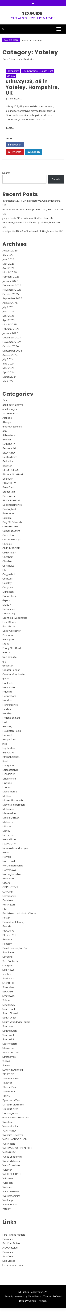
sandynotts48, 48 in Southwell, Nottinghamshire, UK (32, 231)
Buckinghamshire (12, 504)
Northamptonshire (12, 865)
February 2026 (11, 276)
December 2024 (11, 337)
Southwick (8, 1039)
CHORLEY (8, 565)
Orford (6, 882)
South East (47, 70)
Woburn (7, 1187)
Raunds (6, 926)
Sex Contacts (30, 70)
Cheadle (7, 543)
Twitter (34, 144)
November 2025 (11, 289)
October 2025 (10, 294)
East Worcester (11, 630)
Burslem (7, 517)
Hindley (6, 709)
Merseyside (9, 813)
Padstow (7, 900)
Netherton (8, 835)
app (4, 430)
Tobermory (8, 1091)
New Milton (9, 839)
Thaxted (7, 1082)
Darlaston (8, 591)
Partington (8, 904)
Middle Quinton (11, 817)
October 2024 (10, 346)
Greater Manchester (13, 674)
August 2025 (10, 302)
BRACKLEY (9, 483)
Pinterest (15, 151)
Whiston (7, 1169)
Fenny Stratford (11, 648)
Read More (10, 128)
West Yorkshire (11, 1165)
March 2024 (9, 376)
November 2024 (11, 341)
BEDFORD (8, 452)
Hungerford (9, 739)
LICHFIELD (8, 774)
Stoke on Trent (11, 1052)
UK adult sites (10, 1108)
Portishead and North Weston (19, 913)
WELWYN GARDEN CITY (17, 1148)
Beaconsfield (9, 448)
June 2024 (8, 363)
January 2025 (10, 333)
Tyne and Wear (11, 1100)
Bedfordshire (9, 456)
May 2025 (8, 315)
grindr (5, 678)
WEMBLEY (8, 1152)
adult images (9, 409)
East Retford (9, 626)
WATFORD (9, 1130)
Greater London (11, 669)
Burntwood (8, 513)
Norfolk (6, 856)
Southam (7, 1026)
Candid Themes (37, 1300)
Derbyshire (8, 609)
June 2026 (8, 259)
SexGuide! (33, 13)
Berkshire (7, 461)
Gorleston (7, 665)
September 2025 (12, 298)
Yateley (11, 75)
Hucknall (7, 735)
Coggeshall (8, 574)
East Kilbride (9, 622)
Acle (5, 400)
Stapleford (8, 1048)
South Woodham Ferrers (16, 1021)
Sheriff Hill (8, 982)
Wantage (7, 1122)
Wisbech (7, 1182)
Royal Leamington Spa (15, 948)
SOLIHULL (8, 1004)
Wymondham (10, 1204)
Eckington (8, 639)
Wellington (8, 1143)
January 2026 (10, 281)
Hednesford (9, 695)
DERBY (6, 604)
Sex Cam (7, 1256)
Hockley (7, 713)
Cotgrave (7, 587)
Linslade (7, 782)
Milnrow (7, 826)
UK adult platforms (13, 1104)
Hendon (7, 700)
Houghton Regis (11, 730)
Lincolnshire (9, 778)
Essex (5, 643)
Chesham (7, 556)
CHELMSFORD (11, 548)
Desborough (9, 613)
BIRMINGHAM (10, 469)
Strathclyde (9, 1056)
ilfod (4, 743)
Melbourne (8, 809)
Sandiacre (8, 952)
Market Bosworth (12, 800)
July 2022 (7, 381)
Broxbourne (9, 496)
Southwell (8, 1035)
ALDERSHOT (10, 413)
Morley (6, 830)
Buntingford (9, 509)
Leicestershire (10, 769)
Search (6, 172)
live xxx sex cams (12, 1265)
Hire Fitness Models (13, 1234)
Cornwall (7, 578)
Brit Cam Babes (11, 1243)
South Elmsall (10, 1013)
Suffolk (6, 1061)
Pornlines (7, 1239)
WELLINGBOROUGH (14, 1139)
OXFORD (7, 891)
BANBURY (8, 443)
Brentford (7, 487)
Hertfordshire (10, 704)
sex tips (6, 974)
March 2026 (9, 272)
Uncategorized (10, 1113)
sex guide (7, 965)
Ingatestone (9, 748)
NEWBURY (9, 843)
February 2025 (11, 328)
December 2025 (11, 285)
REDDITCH (9, 935)
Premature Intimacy (13, 922)
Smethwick (8, 995)
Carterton (8, 535)
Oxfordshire (9, 895)
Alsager (6, 422)
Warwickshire (10, 1126)
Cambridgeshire (11, 530)
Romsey (7, 943)
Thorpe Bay (9, 1087)
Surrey (6, 1065)
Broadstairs (9, 491)
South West (9, 1017)
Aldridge (7, 417)
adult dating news (12, 404)
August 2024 (10, 354)
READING (8, 930)
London (6, 787)
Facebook (15, 144)
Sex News (8, 969)
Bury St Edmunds (12, 522)
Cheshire (7, 561)
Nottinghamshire (11, 874)
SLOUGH (7, 991)
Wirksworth (9, 1178)
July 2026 (7, 254)
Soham (6, 1000)
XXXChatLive (10, 1247)
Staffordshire (9, 1043)
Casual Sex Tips (11, 539)
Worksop (7, 1200)
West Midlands (11, 1161)
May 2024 (8, 367)
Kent (5, 761)
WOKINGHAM (10, 1191)
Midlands (7, 822)
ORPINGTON (10, 887)
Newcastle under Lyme (15, 848)
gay (4, 661)
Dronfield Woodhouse (14, 617)
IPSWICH (8, 752)
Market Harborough (13, 804)
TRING (6, 1095)
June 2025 (8, 311)
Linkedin (35, 151)
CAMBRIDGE (10, 526)
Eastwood (8, 635)
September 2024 (12, 350)
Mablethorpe (9, 791)
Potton (6, 917)
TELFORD (8, 1074)
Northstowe (9, 869)
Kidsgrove (8, 765)
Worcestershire (11, 1195)
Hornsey (7, 726)
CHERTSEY (9, 552)
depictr (6, 600)
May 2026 (8, 263)
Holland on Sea (11, 717)
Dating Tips (9, 596)
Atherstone (9, 435)
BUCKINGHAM (11, 500)
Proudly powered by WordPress (22, 1296)
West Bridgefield (12, 1156)
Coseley (7, 582)
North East (8, 861)
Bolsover (7, 478)
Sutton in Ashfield (12, 1069)
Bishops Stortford (12, 474)
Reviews (7, 939)
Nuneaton (8, 878)
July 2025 (7, 307)
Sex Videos (8, 1260)
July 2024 (7, 359)
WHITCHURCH (11, 1174)
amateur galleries (12, 426)
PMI (4, 908)
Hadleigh (7, 683)
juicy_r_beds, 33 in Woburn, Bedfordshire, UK (27, 218)
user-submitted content (15, 1117)
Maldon (6, 796)
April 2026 (8, 268)
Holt (4, 722)
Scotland (7, 956)
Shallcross (8, 978)
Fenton (6, 652)
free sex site (9, 656)
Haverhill (7, 691)
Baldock (7, 439)
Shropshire (8, 987)
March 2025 (9, 324)
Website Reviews (12, 1134)
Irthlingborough (11, 756)
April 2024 (8, 372)
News (5, 852)
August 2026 (10, 250)
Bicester (7, 465)
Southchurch (9, 1030)
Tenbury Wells (10, 1078)
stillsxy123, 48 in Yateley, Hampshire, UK (32, 87)
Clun (4, 570)
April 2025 (8, 320)
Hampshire (13, 70)
